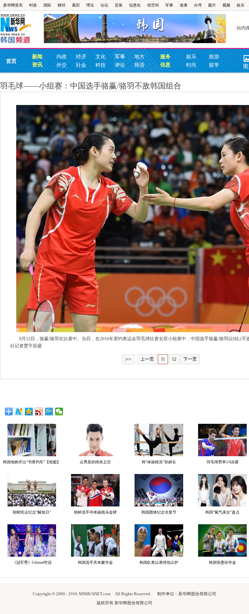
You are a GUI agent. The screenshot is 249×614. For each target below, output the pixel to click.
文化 (100, 56)
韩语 (139, 65)
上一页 (147, 359)
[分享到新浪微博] (39, 411)
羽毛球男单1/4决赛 (223, 462)
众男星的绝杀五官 (95, 462)
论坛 (104, 5)
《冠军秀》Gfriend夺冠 (32, 562)
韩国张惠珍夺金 (222, 562)
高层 (76, 5)
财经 (61, 5)
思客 (119, 5)
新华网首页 (13, 5)
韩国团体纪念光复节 (158, 512)
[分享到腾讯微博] (49, 411)
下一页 (190, 359)
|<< (128, 359)
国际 (47, 5)
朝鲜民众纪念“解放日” (32, 512)
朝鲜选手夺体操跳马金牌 (95, 512)
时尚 (191, 65)
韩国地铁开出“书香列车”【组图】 (32, 462)
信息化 (135, 5)
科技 (100, 65)
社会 (81, 65)
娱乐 (240, 5)
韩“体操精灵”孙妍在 (159, 462)
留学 (214, 65)
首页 (11, 61)
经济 (81, 56)
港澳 (183, 5)
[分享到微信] (59, 411)
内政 (61, 56)
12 (174, 359)
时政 (33, 5)
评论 (120, 65)
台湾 (198, 5)
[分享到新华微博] (19, 411)
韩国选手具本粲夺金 (95, 562)
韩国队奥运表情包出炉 (158, 562)
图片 (212, 5)
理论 (90, 5)
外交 (61, 65)
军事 (169, 5)
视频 (226, 5)
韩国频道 (22, 29)
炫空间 (153, 5)
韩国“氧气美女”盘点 (222, 512)
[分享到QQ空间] (29, 411)
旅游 (214, 56)
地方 (139, 56)
